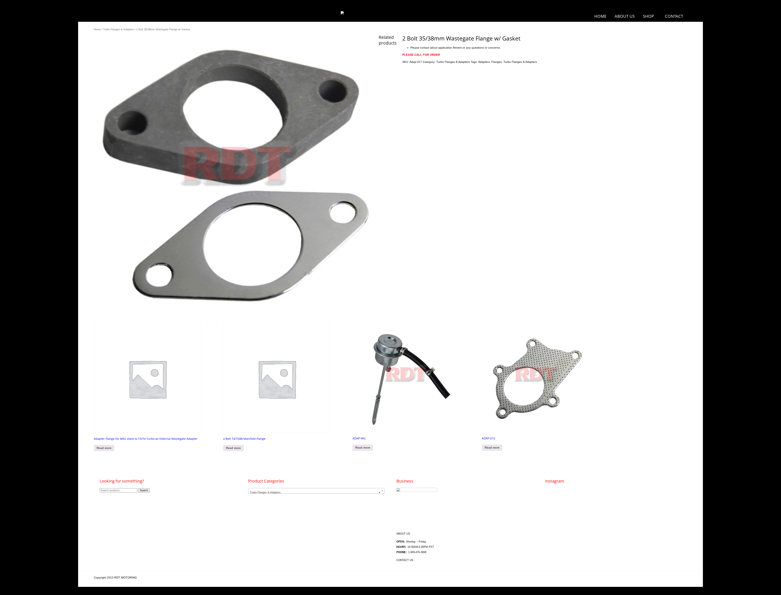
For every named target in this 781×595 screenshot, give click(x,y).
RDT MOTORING (125, 577)
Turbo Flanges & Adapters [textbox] (315, 492)
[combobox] (316, 491)
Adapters (484, 61)
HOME (600, 16)
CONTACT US (404, 560)
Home (97, 29)
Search (144, 490)
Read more (104, 448)
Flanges (496, 61)
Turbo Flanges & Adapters (118, 29)
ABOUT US (625, 16)
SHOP (648, 16)
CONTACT (674, 16)
